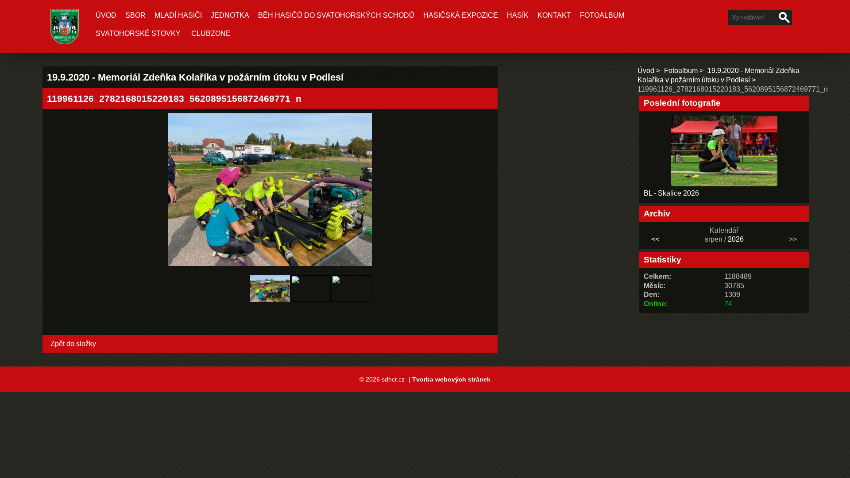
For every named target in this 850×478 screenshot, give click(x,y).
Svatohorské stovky (138, 33)
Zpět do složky (73, 343)
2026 (736, 239)
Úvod (106, 15)
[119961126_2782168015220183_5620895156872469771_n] (270, 304)
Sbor (135, 15)
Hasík (518, 15)
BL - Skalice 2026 (671, 193)
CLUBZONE (211, 33)
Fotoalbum (602, 15)
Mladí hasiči (178, 15)
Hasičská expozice (460, 15)
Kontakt (554, 15)
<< (655, 239)
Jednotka (230, 15)
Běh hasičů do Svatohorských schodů (336, 15)
